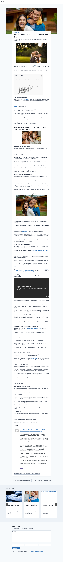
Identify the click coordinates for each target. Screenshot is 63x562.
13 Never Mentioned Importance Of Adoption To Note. (21, 480)
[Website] (22, 468)
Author (18, 93)
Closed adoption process (18, 473)
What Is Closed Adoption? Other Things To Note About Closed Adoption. (29, 79)
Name (13, 544)
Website (40, 544)
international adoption (28, 270)
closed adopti (16, 72)
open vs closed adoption (40, 65)
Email (27, 544)
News (54, 1)
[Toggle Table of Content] (41, 76)
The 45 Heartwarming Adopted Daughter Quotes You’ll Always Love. (43, 480)
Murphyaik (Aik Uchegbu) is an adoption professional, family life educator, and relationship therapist (30, 39)
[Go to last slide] (7, 504)
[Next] (56, 504)
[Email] (21, 468)
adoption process (22, 109)
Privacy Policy (58, 1)
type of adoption (26, 99)
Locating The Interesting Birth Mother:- (26, 84)
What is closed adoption (36, 473)
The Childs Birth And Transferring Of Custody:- (27, 87)
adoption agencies (19, 254)
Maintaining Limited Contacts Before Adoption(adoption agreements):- (31, 86)
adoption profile (25, 231)
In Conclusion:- (23, 92)
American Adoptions (23, 271)
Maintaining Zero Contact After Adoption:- (27, 88)
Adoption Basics (16, 32)
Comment (14, 531)
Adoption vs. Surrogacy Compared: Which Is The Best (31, 505)
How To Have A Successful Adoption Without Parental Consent (49, 505)
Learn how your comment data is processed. (36, 551)
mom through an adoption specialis (34, 328)
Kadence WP (39, 558)
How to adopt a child (26, 473)
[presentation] (14, 496)
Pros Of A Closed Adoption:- (25, 90)
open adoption (34, 358)
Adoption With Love (33, 271)
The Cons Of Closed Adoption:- (25, 91)
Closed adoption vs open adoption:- (26, 89)
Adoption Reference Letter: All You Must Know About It (13, 505)
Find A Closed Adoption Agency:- (25, 85)
